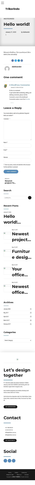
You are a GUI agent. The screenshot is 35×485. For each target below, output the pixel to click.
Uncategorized (9, 19)
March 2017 (7, 320)
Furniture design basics (21, 254)
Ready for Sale (9, 474)
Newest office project (20, 289)
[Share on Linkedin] (19, 60)
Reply (12, 102)
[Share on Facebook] (12, 60)
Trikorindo (12, 8)
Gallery (16, 472)
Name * (5, 142)
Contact (26, 474)
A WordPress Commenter (19, 85)
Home (9, 472)
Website (6, 157)
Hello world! (10, 219)
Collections (24, 472)
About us (19, 474)
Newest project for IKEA (21, 237)
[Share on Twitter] (15, 60)
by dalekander (25, 32)
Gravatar (28, 99)
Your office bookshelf (21, 272)
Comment (7, 119)
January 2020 (7, 309)
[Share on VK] (22, 60)
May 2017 (6, 312)
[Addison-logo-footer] (17, 359)
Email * (5, 150)
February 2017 (7, 324)
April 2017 (6, 316)
